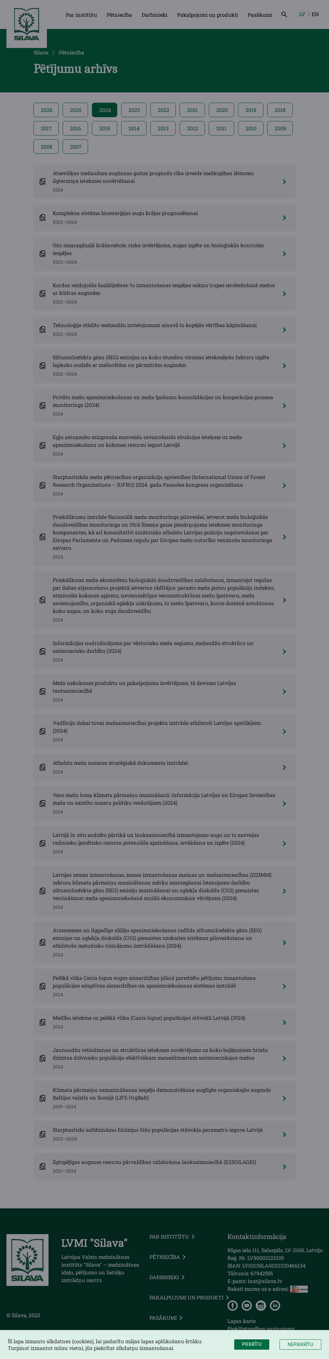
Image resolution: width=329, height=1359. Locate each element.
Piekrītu (252, 1344)
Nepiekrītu (300, 1345)
